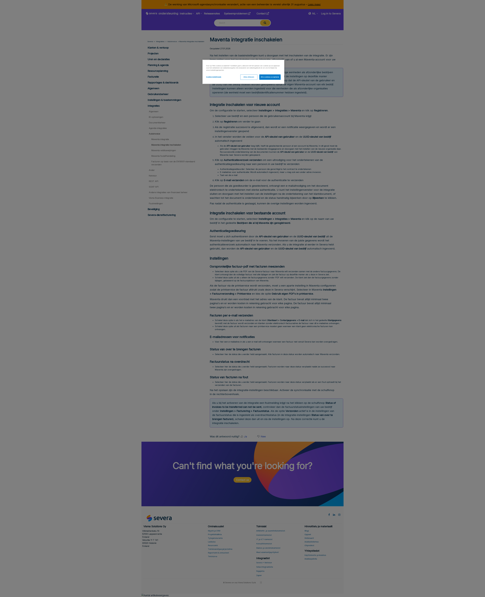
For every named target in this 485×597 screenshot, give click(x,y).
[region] (243, 72)
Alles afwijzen (249, 77)
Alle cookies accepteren (270, 77)
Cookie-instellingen (213, 77)
